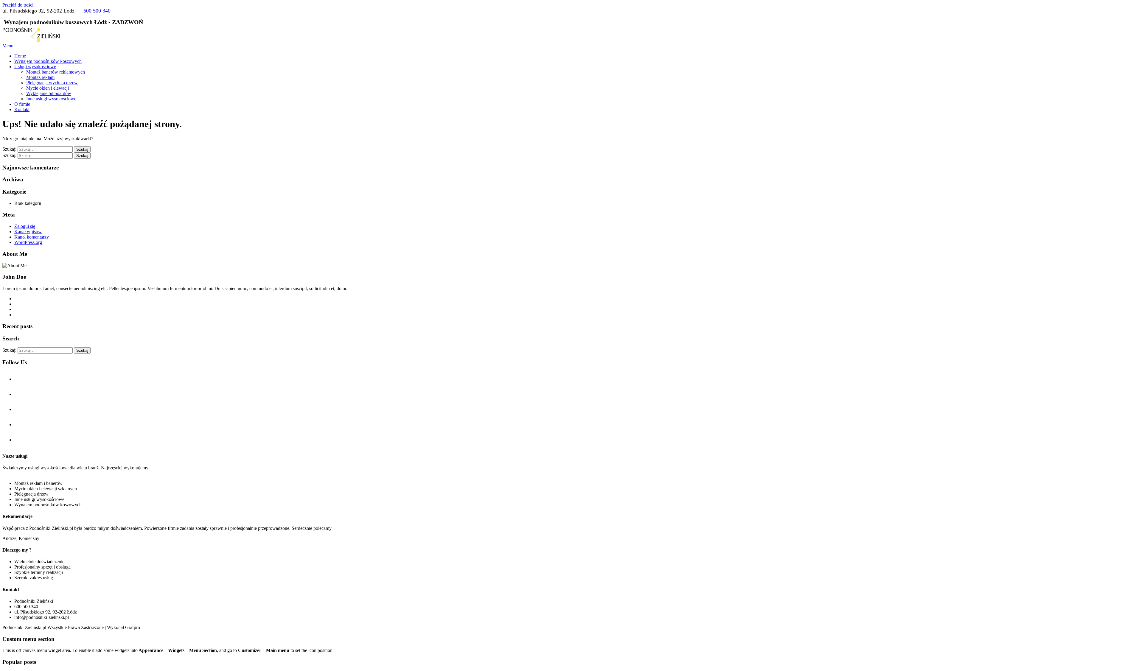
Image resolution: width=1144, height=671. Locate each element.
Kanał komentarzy (31, 236)
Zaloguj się (24, 226)
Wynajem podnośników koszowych (48, 61)
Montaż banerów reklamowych (55, 71)
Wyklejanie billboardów (48, 93)
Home (20, 55)
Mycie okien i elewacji (47, 88)
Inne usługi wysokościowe (51, 98)
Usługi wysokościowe (35, 66)
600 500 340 (96, 11)
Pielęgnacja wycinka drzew (52, 82)
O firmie (22, 104)
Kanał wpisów (28, 231)
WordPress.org (28, 242)
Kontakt (21, 109)
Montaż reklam (40, 77)
